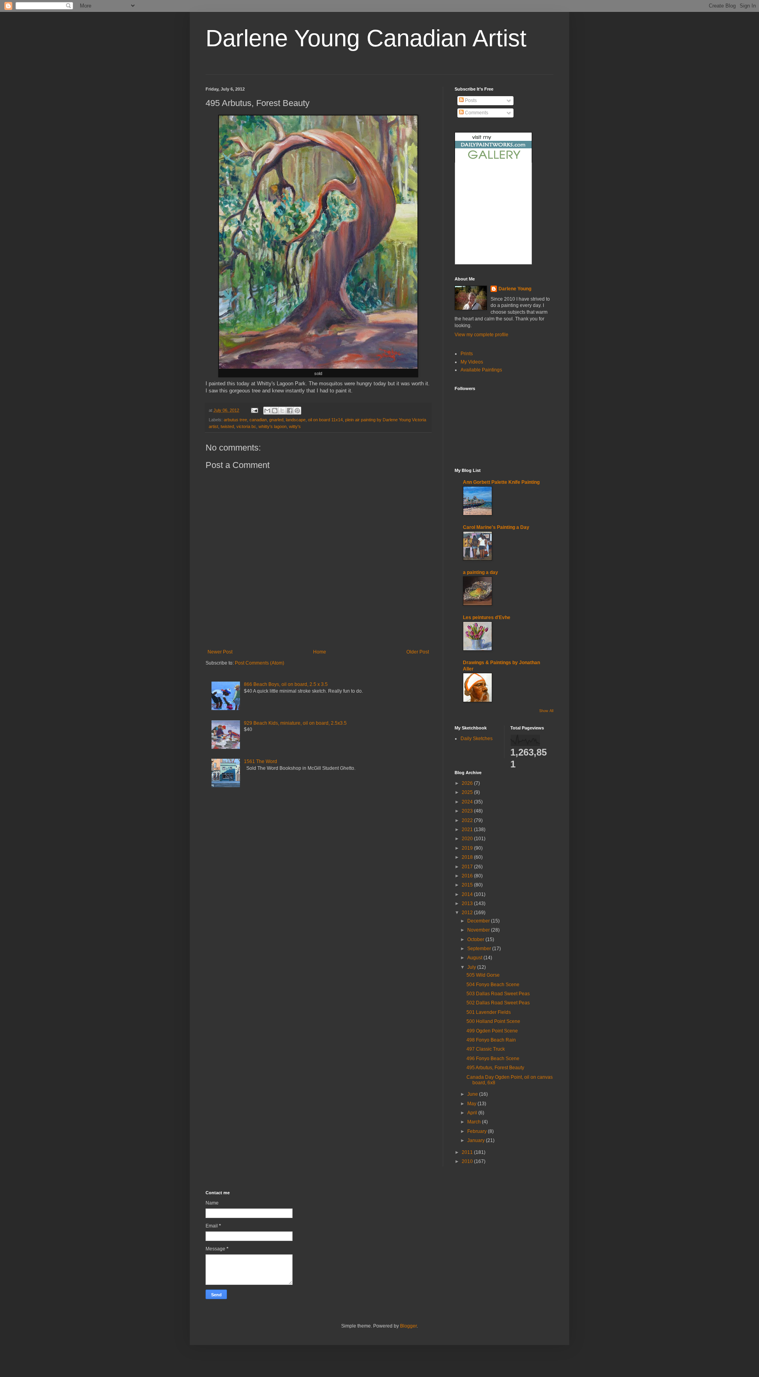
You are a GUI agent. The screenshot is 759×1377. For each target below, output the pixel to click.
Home (319, 652)
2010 (468, 1161)
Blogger (408, 1326)
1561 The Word (260, 761)
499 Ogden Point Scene (492, 1031)
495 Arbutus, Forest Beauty (495, 1067)
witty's (295, 426)
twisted (227, 426)
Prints (467, 353)
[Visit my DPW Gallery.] (493, 161)
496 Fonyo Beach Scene (492, 1058)
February (477, 1131)
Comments (476, 113)
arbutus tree (235, 419)
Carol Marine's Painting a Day (496, 527)
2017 (468, 866)
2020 (468, 838)
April (472, 1113)
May (472, 1103)
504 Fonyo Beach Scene (492, 984)
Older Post (417, 652)
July (472, 967)
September (479, 948)
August (475, 957)
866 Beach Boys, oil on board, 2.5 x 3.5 (286, 684)
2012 (468, 912)
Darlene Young (514, 289)
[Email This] (267, 411)
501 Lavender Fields (488, 1012)
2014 (468, 894)
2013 (468, 903)
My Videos (472, 362)
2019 (468, 848)
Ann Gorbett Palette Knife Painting (501, 482)
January (476, 1140)
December (479, 921)
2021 (468, 829)
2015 (468, 885)
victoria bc (246, 426)
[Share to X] (282, 411)
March (474, 1122)
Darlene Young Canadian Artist (366, 38)
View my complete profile (481, 334)
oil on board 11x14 (325, 419)
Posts (470, 100)
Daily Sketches (477, 738)
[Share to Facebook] (290, 411)
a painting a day (480, 572)
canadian (258, 419)
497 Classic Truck (485, 1049)
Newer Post (220, 652)
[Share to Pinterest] (297, 411)
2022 (468, 820)
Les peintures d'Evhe (486, 617)
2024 (468, 802)
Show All (546, 711)
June (473, 1094)
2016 (468, 876)
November (479, 930)
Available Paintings (481, 370)
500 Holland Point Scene (493, 1021)
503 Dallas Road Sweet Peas (498, 993)
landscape (296, 419)
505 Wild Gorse (483, 975)
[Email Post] (254, 410)
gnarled (276, 419)
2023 (468, 811)
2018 (468, 857)
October (476, 939)
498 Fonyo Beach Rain (491, 1040)
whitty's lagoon (273, 426)
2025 (468, 792)
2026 (468, 783)
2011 (468, 1152)
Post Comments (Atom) (259, 663)
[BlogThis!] (275, 411)
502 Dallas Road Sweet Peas (498, 1003)
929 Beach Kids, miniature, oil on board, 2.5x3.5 (295, 723)
